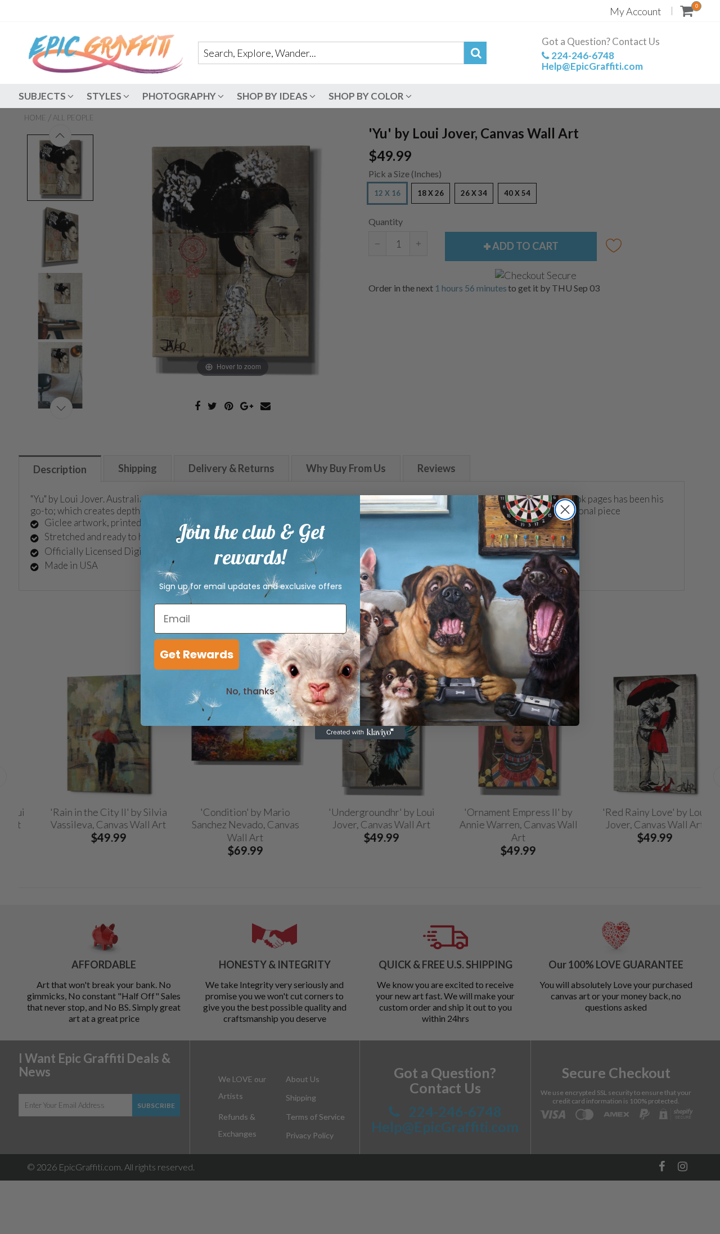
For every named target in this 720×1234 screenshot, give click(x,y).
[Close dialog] (565, 509)
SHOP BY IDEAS (273, 96)
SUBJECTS (43, 96)
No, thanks (250, 691)
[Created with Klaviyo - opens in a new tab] (360, 732)
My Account (636, 11)
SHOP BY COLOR (367, 96)
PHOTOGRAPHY (180, 96)
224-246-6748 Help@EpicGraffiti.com (592, 61)
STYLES (105, 96)
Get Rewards (196, 654)
